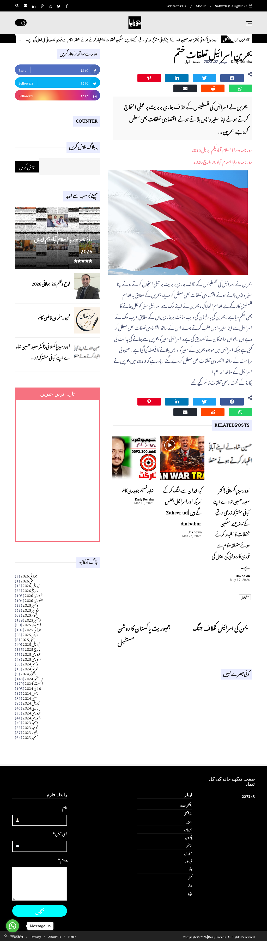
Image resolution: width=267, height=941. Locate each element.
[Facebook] (232, 77)
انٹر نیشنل (188, 813)
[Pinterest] (149, 77)
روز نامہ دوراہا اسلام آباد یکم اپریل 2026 (221, 149)
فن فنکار (188, 861)
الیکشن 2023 (186, 805)
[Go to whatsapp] (12, 925)
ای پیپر (189, 821)
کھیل (190, 877)
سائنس (189, 845)
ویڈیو (190, 893)
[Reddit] (212, 88)
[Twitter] (204, 77)
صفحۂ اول (192, 61)
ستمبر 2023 (30, 736)
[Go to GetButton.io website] (12, 935)
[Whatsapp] (240, 88)
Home (72, 936)
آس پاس (188, 829)
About (201, 5)
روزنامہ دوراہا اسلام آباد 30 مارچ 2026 (222, 160)
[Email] (185, 88)
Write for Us (176, 5)
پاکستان (188, 837)
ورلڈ (190, 885)
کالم (25, 39)
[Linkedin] (177, 77)
